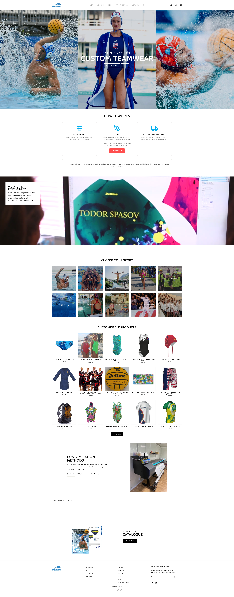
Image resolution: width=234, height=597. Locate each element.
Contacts (120, 567)
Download (130, 541)
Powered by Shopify (117, 590)
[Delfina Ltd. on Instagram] (152, 583)
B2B (119, 576)
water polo (112, 65)
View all (117, 434)
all (125, 65)
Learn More (71, 478)
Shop (109, 5)
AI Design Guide (117, 150)
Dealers (120, 573)
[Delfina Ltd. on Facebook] (156, 583)
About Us (121, 570)
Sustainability (138, 5)
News (119, 579)
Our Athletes (121, 5)
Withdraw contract (123, 582)
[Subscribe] (175, 577)
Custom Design (96, 5)
